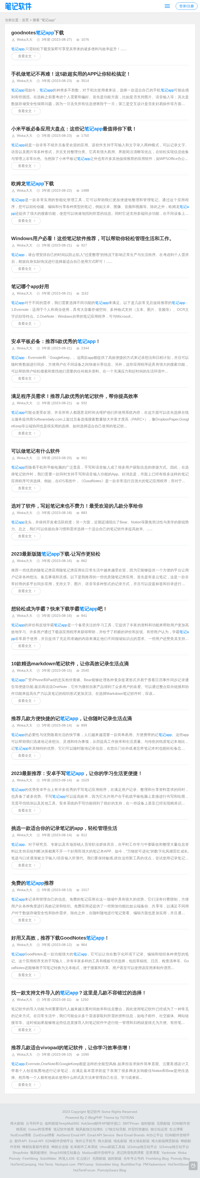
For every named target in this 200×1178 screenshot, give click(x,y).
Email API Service (100, 1135)
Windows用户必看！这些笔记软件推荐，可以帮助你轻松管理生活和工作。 (92, 238)
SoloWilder (48, 1158)
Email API (36, 1141)
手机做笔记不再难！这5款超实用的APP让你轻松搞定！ (71, 74)
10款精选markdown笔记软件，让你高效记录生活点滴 (70, 663)
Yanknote (168, 1153)
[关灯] (193, 1165)
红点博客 (176, 1129)
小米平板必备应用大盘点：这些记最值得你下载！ (74, 128)
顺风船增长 (38, 1153)
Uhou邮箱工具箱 (112, 1147)
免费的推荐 (32, 883)
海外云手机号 (85, 1141)
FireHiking (30, 1158)
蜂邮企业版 (60, 1147)
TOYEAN (127, 1117)
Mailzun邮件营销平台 (98, 1153)
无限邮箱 (163, 1123)
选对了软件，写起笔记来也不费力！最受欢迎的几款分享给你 (77, 506)
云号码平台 (34, 1123)
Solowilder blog (107, 1164)
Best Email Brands (130, 1135)
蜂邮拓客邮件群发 (36, 1147)
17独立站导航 (115, 1129)
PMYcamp (85, 1164)
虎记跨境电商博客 (130, 1153)
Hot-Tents (45, 1164)
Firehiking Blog (157, 1158)
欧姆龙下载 (32, 183)
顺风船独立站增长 (89, 1129)
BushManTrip (131, 1164)
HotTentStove (178, 1164)
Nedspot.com (65, 1164)
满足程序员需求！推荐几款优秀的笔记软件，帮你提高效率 (74, 396)
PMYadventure (154, 1164)
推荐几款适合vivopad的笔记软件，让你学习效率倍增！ (71, 1047)
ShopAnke (20, 1153)
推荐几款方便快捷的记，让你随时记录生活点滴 (71, 718)
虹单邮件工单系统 (84, 1147)
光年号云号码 (133, 1158)
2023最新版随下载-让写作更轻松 (55, 554)
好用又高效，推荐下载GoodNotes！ (60, 938)
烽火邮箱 (17, 1123)
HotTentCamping (23, 1164)
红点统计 (83, 1158)
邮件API (21, 1141)
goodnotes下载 (37, 32)
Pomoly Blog (180, 1158)
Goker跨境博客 (39, 1129)
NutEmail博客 (20, 1135)
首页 (25, 20)
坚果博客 (153, 1153)
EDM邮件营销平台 (59, 1141)
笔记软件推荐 (63, 1129)
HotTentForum (84, 1170)
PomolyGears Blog (111, 1170)
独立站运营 (159, 1129)
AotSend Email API (71, 1135)
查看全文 (25, 56)
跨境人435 (67, 1158)
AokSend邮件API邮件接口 (101, 1123)
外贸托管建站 (138, 1129)
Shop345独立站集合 (64, 1153)
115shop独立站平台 (142, 1147)
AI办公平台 (154, 1135)
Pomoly (14, 1158)
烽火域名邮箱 (139, 1141)
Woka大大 (24, 39)
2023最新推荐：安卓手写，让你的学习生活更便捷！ (77, 773)
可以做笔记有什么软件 (35, 451)
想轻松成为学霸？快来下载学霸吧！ (59, 608)
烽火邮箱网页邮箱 (165, 1141)
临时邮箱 (148, 1123)
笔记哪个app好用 (30, 286)
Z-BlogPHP (93, 1117)
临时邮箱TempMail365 (62, 1123)
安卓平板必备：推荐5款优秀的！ (55, 341)
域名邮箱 (120, 1141)
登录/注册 (186, 6)
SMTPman (131, 1123)
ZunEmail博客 (44, 1135)
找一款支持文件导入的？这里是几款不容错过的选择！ (79, 992)
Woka (182, 1153)
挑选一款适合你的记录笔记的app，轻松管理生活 (64, 828)
